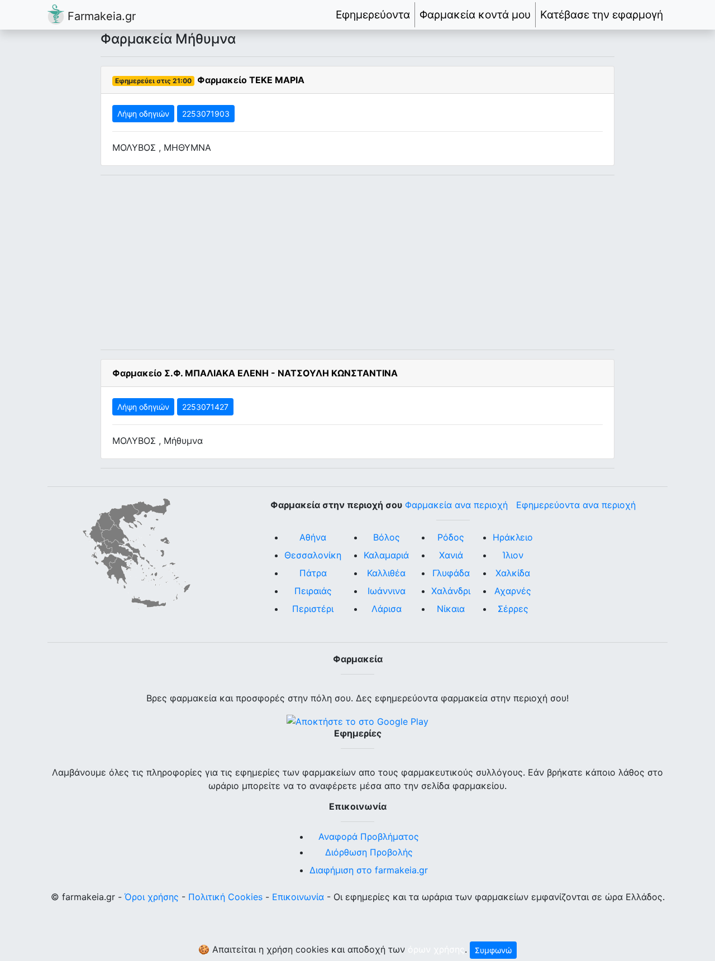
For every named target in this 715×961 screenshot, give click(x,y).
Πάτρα (313, 572)
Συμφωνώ (493, 950)
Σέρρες (513, 608)
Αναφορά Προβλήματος (368, 836)
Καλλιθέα (386, 572)
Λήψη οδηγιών (143, 113)
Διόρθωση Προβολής (369, 852)
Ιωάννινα (387, 590)
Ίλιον (513, 555)
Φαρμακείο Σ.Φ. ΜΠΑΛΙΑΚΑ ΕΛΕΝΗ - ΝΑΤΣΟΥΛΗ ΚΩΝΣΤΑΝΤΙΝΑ (255, 373)
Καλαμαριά (386, 555)
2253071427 (205, 407)
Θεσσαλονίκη (312, 555)
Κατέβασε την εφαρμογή (601, 14)
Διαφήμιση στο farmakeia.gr (368, 870)
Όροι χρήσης (152, 896)
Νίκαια (451, 608)
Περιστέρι (312, 608)
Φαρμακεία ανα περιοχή (456, 504)
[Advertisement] (357, 262)
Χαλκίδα (512, 572)
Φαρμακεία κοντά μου (475, 14)
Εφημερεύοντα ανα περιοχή (576, 504)
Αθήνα (312, 537)
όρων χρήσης (436, 949)
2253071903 (206, 113)
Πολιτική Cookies (225, 896)
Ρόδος (450, 537)
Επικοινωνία (298, 896)
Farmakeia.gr (100, 16)
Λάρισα (386, 608)
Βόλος (386, 537)
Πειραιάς (313, 590)
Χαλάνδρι (450, 590)
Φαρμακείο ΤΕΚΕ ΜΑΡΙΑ (250, 79)
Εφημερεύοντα (373, 14)
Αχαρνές (512, 590)
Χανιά (451, 555)
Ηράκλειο (513, 537)
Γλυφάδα (451, 572)
